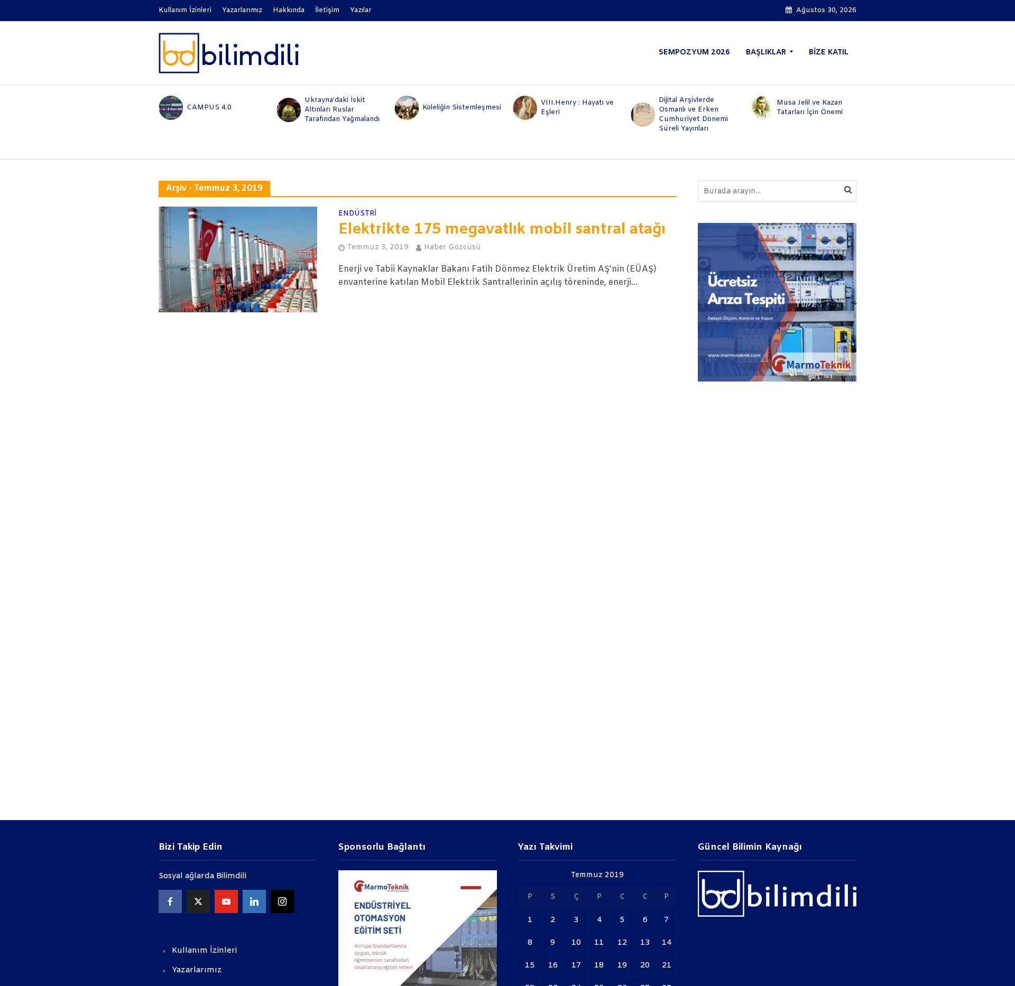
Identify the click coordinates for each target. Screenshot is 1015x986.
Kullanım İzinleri (185, 10)
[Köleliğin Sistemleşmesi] (406, 108)
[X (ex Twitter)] (198, 901)
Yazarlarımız (242, 10)
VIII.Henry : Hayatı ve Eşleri (577, 107)
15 (529, 965)
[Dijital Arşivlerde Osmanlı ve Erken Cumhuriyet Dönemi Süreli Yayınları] (642, 115)
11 (599, 942)
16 (553, 965)
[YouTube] (226, 901)
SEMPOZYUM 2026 (694, 53)
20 (645, 965)
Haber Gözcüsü (452, 248)
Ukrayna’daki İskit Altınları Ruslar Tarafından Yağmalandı (342, 110)
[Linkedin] (254, 901)
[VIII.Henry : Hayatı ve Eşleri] (524, 108)
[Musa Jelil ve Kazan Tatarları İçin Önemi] (760, 108)
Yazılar (361, 10)
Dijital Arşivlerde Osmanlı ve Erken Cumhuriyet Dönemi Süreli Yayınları (693, 114)
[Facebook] (170, 901)
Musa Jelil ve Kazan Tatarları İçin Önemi (810, 107)
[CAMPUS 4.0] (170, 108)
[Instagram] (282, 901)
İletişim (327, 10)
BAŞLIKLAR (766, 53)
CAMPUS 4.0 (209, 107)
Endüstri (357, 214)
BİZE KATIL (828, 53)
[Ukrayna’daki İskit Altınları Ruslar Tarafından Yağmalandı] (287, 110)
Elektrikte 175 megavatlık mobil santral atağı (502, 229)
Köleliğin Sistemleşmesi (461, 107)
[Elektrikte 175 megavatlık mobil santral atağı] (238, 259)
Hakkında (288, 10)
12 (622, 942)
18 (599, 965)
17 (576, 965)
